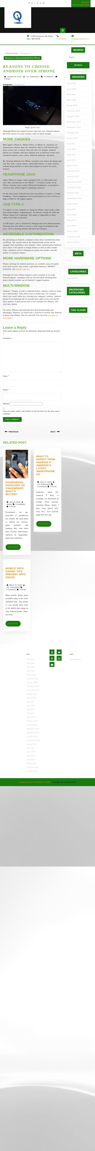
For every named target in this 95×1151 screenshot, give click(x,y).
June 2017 (71, 149)
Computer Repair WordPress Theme (35, 782)
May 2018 (71, 94)
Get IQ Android (11, 53)
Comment (7, 338)
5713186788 (61, 39)
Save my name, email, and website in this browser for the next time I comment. (31, 412)
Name (6, 376)
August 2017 (72, 138)
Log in (69, 260)
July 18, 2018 (14, 502)
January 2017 (73, 176)
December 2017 (74, 122)
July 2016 (71, 209)
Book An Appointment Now (81, 4)
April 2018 (71, 100)
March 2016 (72, 231)
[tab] (62, 30)
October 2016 (73, 193)
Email (6, 390)
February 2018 (73, 111)
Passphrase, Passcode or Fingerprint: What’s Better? (17, 488)
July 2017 (71, 144)
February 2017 (73, 171)
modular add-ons (22, 269)
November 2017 (74, 127)
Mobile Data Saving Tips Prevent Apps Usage (16, 573)
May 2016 (71, 220)
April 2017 (71, 160)
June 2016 (71, 215)
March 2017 (72, 166)
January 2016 (73, 242)
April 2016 (71, 226)
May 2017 (71, 155)
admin (9, 504)
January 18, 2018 (14, 77)
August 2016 (72, 204)
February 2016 (73, 237)
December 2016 (74, 182)
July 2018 (71, 84)
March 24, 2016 (15, 585)
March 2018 (72, 105)
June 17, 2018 (45, 482)
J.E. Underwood (32, 77)
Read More (14, 548)
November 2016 (74, 187)
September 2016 (74, 198)
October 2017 (73, 133)
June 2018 (71, 89)
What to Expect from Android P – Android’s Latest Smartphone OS (47, 465)
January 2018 (73, 116)
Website (6, 404)
